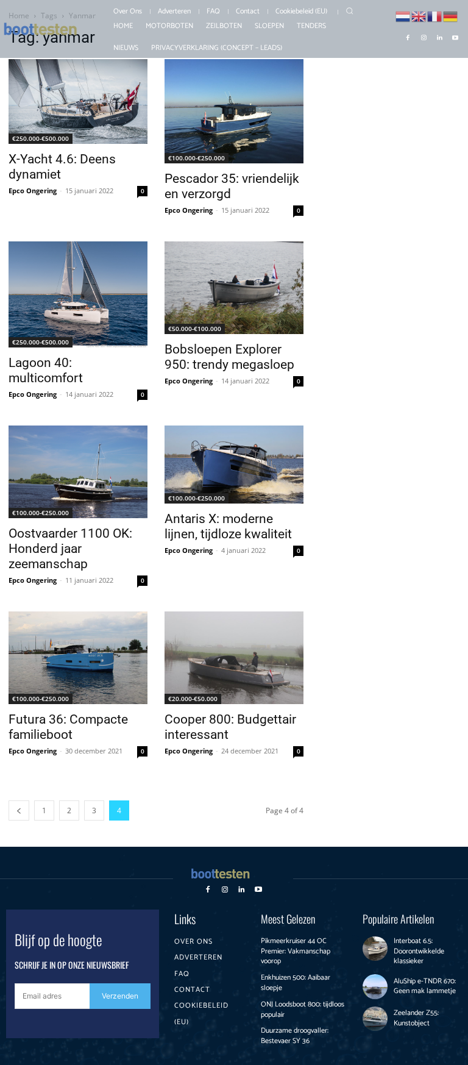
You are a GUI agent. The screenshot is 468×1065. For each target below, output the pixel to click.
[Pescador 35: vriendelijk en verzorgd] (234, 111)
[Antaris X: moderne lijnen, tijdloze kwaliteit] (234, 465)
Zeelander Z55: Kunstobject (416, 1018)
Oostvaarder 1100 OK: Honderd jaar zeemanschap (70, 548)
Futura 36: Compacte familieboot (68, 727)
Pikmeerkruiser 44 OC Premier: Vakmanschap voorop (295, 951)
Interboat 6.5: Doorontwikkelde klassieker (419, 951)
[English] (419, 15)
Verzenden (120, 995)
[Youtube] (455, 36)
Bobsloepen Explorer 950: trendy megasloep (229, 357)
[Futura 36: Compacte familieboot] (78, 657)
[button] (349, 10)
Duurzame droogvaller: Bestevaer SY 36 (294, 1036)
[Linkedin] (439, 36)
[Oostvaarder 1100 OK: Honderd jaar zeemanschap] (78, 472)
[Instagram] (423, 36)
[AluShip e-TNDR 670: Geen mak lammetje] (375, 986)
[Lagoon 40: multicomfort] (78, 294)
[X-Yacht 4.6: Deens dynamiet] (78, 101)
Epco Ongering (33, 190)
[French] (435, 15)
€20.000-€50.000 (193, 698)
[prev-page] (19, 810)
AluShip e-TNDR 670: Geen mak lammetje (425, 986)
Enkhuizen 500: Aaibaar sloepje (295, 983)
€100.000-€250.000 (196, 158)
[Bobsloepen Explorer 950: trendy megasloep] (234, 287)
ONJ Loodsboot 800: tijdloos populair (302, 1009)
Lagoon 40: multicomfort (46, 370)
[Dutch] (403, 15)
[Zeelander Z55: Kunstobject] (375, 1018)
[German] (451, 15)
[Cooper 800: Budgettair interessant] (234, 657)
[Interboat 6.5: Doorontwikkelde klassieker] (375, 948)
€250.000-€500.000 (40, 138)
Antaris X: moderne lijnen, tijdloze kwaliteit (228, 526)
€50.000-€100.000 (194, 328)
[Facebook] (408, 36)
